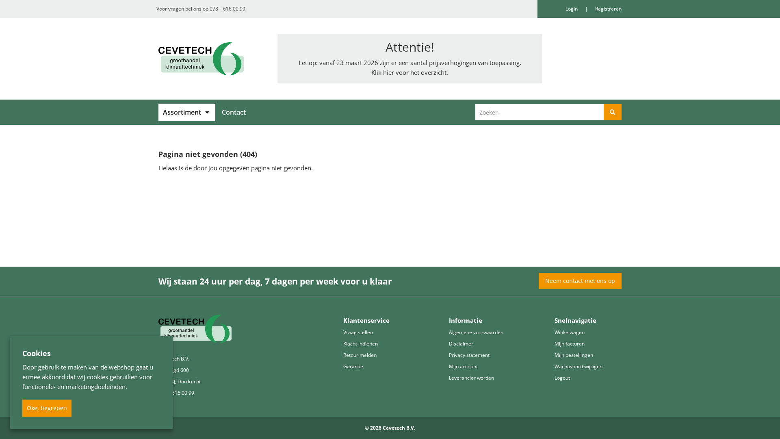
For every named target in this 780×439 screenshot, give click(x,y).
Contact (234, 112)
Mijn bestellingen (574, 355)
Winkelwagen (570, 332)
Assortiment (182, 112)
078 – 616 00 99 (227, 8)
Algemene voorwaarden (476, 332)
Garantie (353, 366)
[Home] (211, 58)
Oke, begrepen (47, 408)
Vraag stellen (358, 332)
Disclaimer (461, 343)
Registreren (608, 8)
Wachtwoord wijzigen (578, 366)
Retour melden (360, 355)
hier (388, 72)
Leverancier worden (471, 377)
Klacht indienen (360, 343)
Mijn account (463, 366)
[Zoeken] (613, 112)
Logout (562, 377)
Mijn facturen (570, 343)
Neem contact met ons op (580, 281)
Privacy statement (469, 355)
